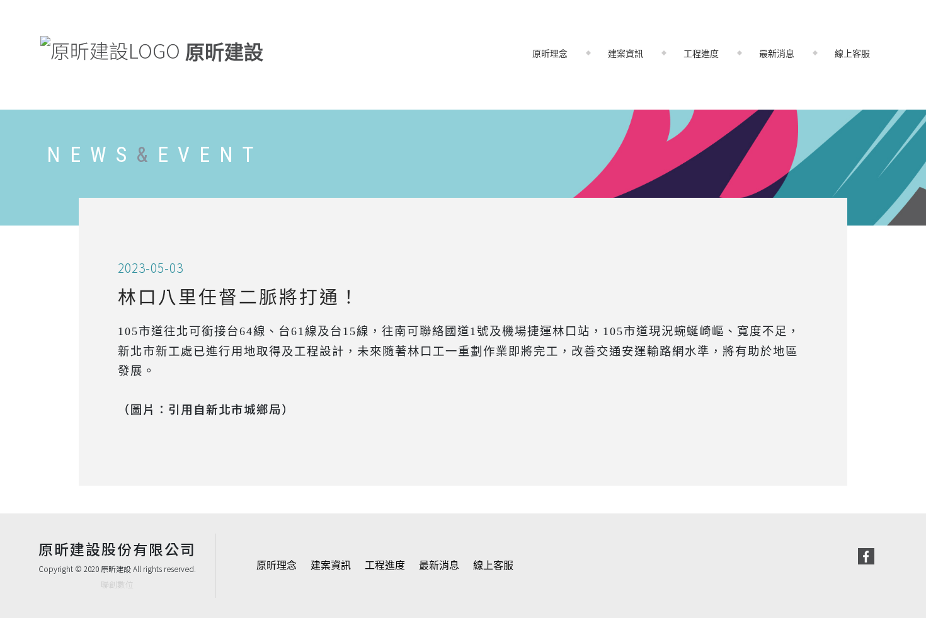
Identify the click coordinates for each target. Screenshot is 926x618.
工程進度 (701, 54)
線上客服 (852, 54)
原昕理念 (550, 54)
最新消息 (776, 54)
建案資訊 (625, 54)
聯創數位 (117, 584)
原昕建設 (221, 53)
